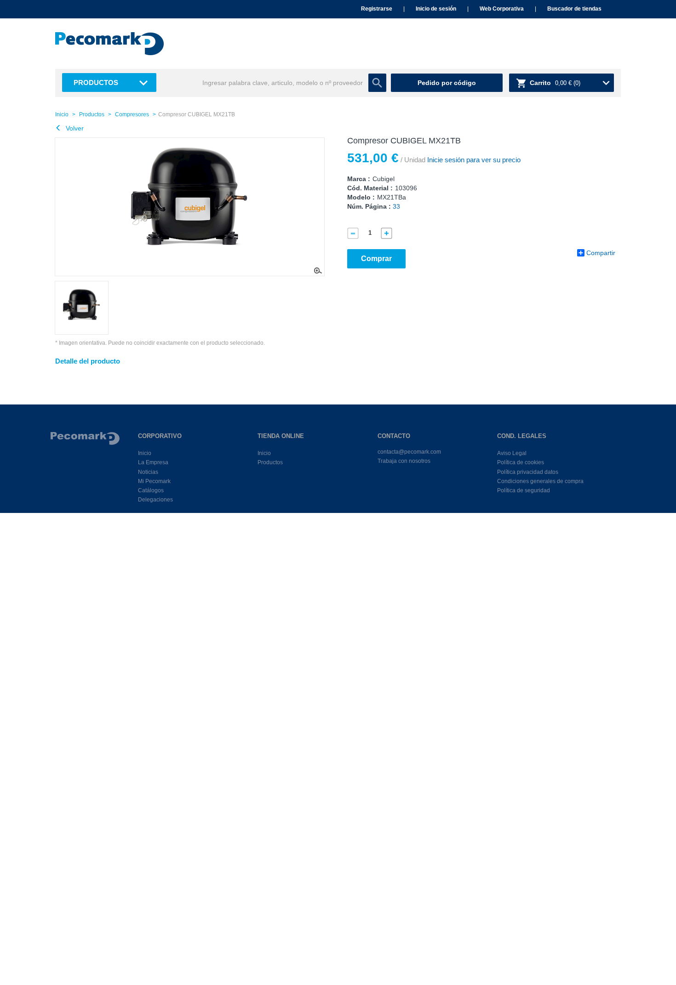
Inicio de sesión (436, 9)
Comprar (376, 258)
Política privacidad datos (527, 472)
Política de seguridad (523, 490)
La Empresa (153, 462)
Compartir (600, 252)
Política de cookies (520, 462)
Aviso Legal (512, 453)
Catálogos (151, 490)
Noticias (148, 472)
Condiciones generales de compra (540, 481)
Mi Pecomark (154, 481)
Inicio (62, 114)
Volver (74, 128)
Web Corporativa (502, 9)
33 (396, 206)
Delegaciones (155, 499)
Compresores (132, 114)
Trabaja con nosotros (404, 461)
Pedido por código (447, 82)
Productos (96, 82)
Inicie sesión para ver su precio (473, 160)
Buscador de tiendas (574, 9)
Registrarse (376, 9)
